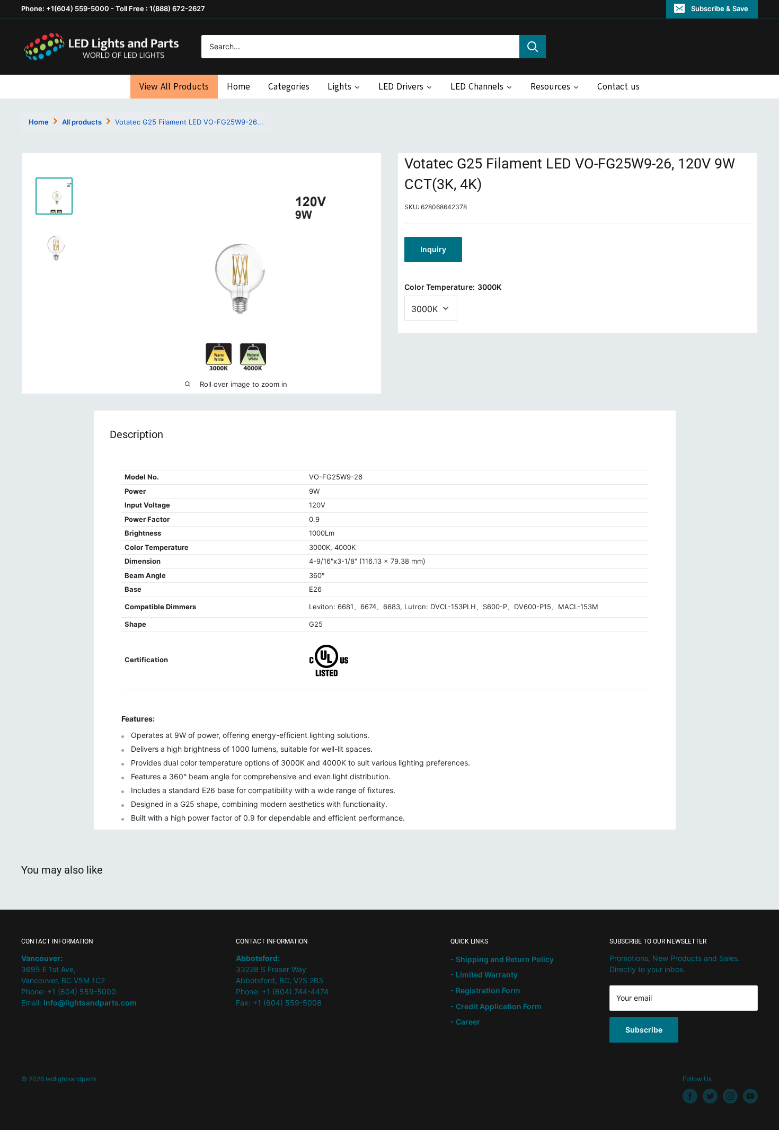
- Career (465, 1021)
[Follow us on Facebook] (690, 1096)
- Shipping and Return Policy (502, 959)
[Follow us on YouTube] (750, 1096)
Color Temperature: (452, 286)
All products (82, 122)
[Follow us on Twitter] (710, 1096)
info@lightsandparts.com (90, 1002)
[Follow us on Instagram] (730, 1096)
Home (39, 122)
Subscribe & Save (719, 8)
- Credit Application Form (496, 1006)
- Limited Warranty (484, 974)
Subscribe (643, 1029)
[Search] (532, 46)
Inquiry (433, 248)
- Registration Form (485, 990)
